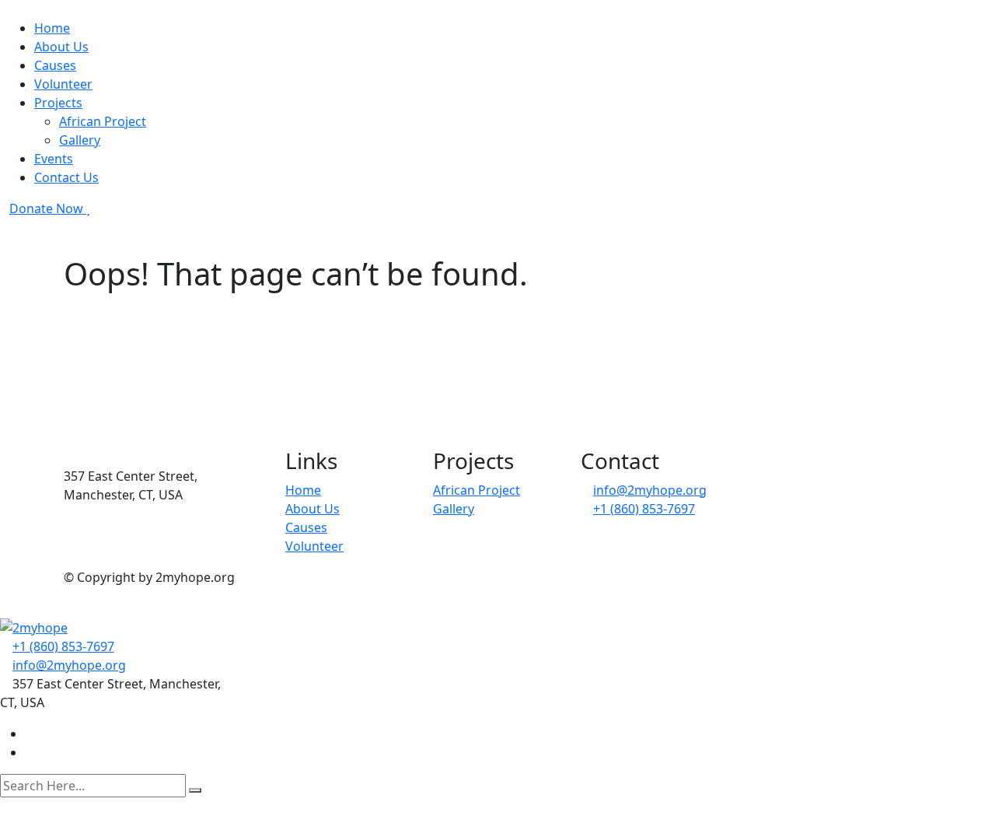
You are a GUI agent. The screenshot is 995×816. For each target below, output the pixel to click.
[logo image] (34, 627)
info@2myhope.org (650, 490)
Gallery (79, 140)
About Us (61, 46)
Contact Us (66, 177)
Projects (58, 102)
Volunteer (63, 84)
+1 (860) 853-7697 (644, 508)
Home (52, 28)
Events (53, 158)
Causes (55, 65)
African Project (102, 121)
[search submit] (195, 790)
